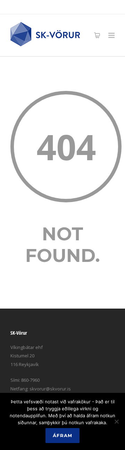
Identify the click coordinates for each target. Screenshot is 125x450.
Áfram (62, 435)
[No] (116, 421)
